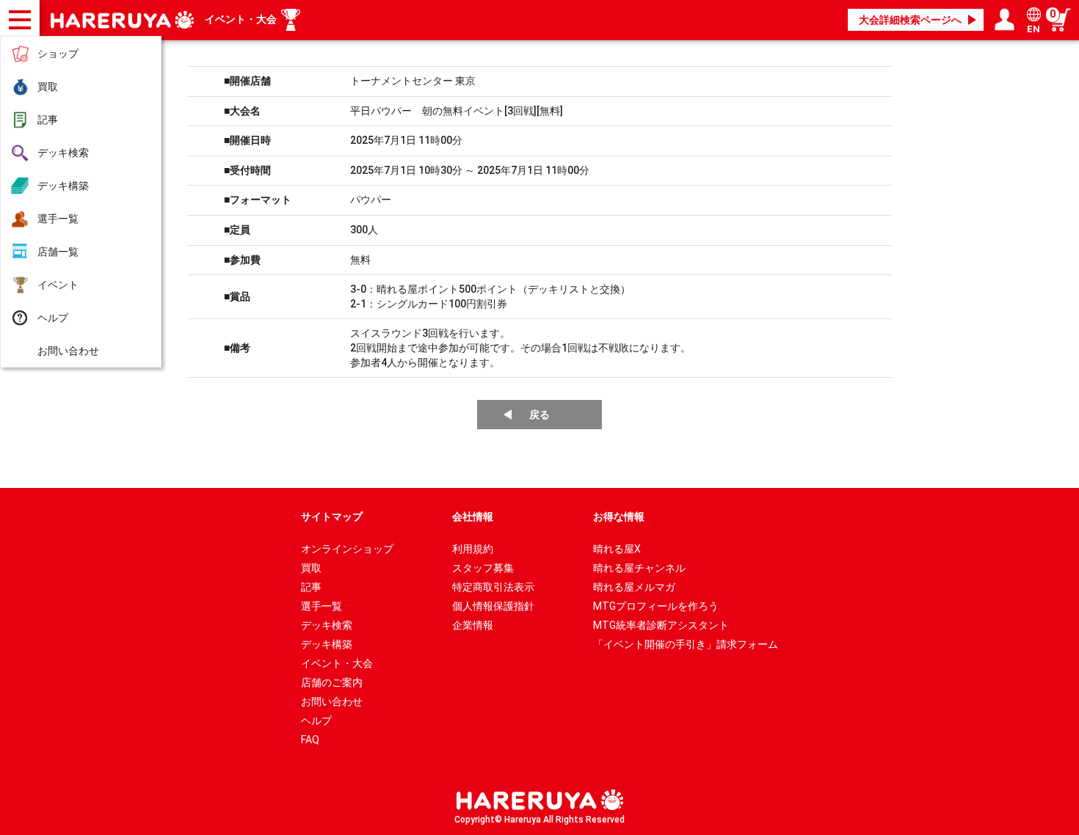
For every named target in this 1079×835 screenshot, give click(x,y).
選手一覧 (58, 219)
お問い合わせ (68, 351)
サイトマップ (332, 516)
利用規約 (472, 549)
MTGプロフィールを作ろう (656, 606)
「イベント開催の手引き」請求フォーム (685, 644)
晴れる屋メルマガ (634, 587)
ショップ (58, 53)
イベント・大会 (241, 19)
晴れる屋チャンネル (639, 568)
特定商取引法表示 (493, 587)
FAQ (310, 739)
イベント (58, 285)
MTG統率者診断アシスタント (661, 625)
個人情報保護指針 (493, 606)
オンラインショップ (347, 549)
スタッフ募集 (483, 568)
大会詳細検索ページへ (910, 20)
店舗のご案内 (332, 682)
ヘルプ (52, 318)
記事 (47, 119)
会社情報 (472, 516)
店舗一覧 (58, 252)
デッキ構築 (63, 186)
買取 (47, 86)
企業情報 (472, 625)
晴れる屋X (617, 549)
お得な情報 (618, 516)
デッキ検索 (63, 152)
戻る (539, 414)
